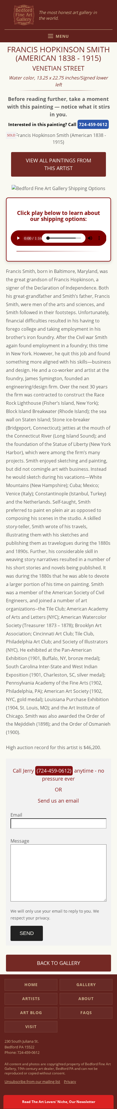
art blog (31, 1012)
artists (31, 998)
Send (27, 933)
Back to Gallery (58, 963)
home (31, 984)
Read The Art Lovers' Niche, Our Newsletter (58, 1101)
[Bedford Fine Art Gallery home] (24, 15)
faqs (86, 1012)
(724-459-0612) (54, 770)
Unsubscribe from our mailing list (32, 1081)
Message (20, 841)
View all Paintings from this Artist (58, 164)
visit (31, 1026)
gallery (86, 984)
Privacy (70, 1081)
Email (16, 815)
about (86, 998)
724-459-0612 (93, 124)
